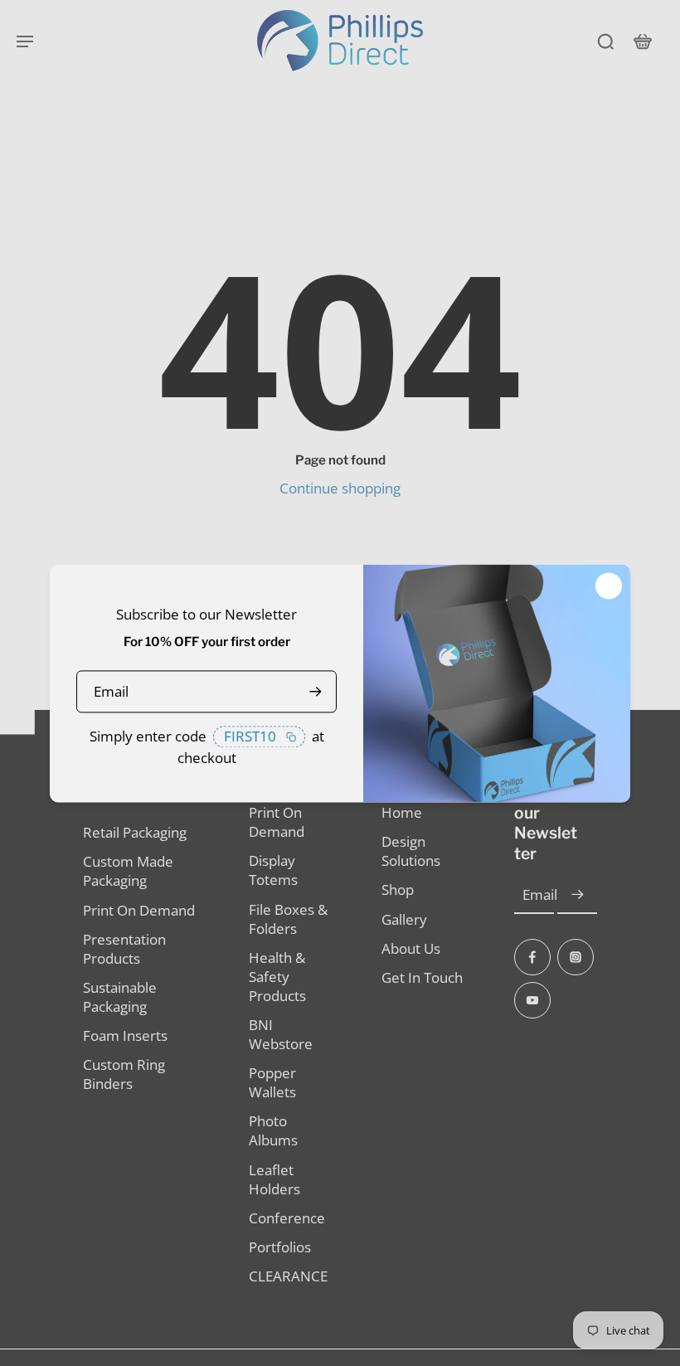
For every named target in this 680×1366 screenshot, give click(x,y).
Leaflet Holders (274, 1179)
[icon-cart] (642, 40)
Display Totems (273, 870)
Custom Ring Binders (124, 1074)
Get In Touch (422, 977)
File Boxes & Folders (288, 919)
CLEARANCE (288, 1276)
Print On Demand (139, 910)
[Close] (608, 585)
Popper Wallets (272, 1082)
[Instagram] (575, 957)
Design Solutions (410, 851)
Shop (397, 889)
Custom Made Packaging (128, 871)
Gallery (404, 919)
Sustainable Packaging (120, 997)
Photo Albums (273, 1130)
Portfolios (280, 1247)
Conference (287, 1217)
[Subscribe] (577, 895)
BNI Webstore (281, 1034)
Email (539, 895)
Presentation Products (124, 949)
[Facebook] (532, 957)
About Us (410, 948)
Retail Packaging (135, 832)
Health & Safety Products (277, 976)
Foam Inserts (125, 1035)
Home (401, 812)
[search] (605, 40)
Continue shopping (340, 488)
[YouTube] (532, 1000)
